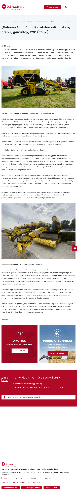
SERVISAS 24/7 (54, 7)
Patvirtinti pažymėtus (32, 488)
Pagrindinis (5, 21)
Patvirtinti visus (52, 488)
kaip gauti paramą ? (57, 353)
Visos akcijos (19, 351)
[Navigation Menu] (73, 7)
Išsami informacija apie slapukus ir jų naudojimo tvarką (21, 482)
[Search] (66, 7)
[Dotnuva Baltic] (13, 6)
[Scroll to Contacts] (74, 248)
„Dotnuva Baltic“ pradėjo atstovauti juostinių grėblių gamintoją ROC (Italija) (46, 21)
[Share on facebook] (10, 319)
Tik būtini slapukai (10, 488)
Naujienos (15, 21)
